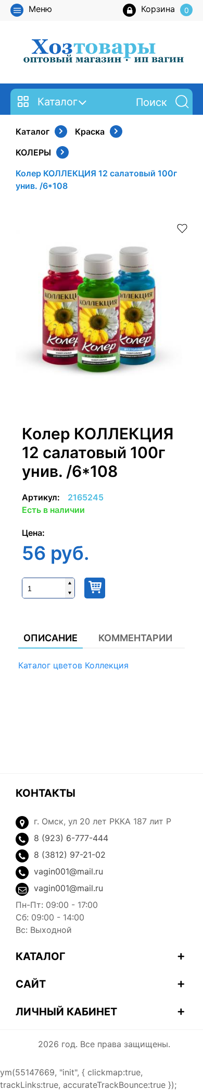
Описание (50, 637)
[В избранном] (182, 227)
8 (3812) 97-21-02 (70, 854)
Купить (94, 588)
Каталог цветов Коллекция (73, 665)
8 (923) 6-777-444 (71, 838)
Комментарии (135, 637)
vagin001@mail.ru (68, 871)
